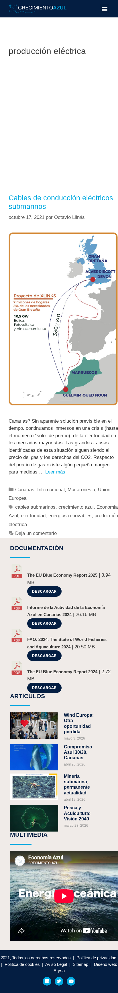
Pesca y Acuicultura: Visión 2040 (77, 813)
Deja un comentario (36, 533)
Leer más (55, 472)
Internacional (51, 489)
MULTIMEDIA (29, 834)
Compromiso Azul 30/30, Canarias (78, 752)
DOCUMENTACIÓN (36, 548)
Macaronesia (81, 489)
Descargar (44, 591)
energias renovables (70, 515)
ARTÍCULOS (27, 696)
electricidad (33, 515)
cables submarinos (35, 507)
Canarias (24, 489)
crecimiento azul (76, 507)
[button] (104, 8)
